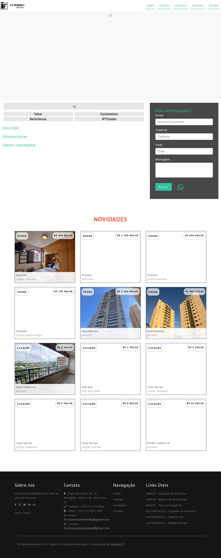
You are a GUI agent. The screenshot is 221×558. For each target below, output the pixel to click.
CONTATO (180, 5)
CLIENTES (197, 5)
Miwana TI (117, 544)
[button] (16, 56)
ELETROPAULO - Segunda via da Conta (170, 511)
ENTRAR (213, 5)
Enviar (163, 187)
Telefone (161, 130)
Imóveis (118, 499)
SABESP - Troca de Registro (164, 505)
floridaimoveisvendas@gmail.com (86, 519)
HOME (150, 5)
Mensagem (162, 159)
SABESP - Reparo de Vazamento (166, 499)
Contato (118, 511)
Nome (159, 115)
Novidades (120, 505)
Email (158, 145)
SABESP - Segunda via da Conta (166, 493)
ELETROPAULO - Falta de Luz (165, 517)
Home (117, 493)
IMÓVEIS (164, 5)
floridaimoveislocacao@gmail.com (87, 528)
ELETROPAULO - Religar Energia (167, 522)
